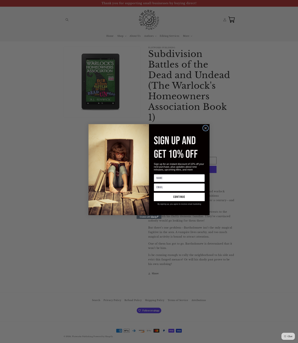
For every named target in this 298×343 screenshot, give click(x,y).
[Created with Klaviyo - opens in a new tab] (149, 217)
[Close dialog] (205, 128)
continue (179, 197)
